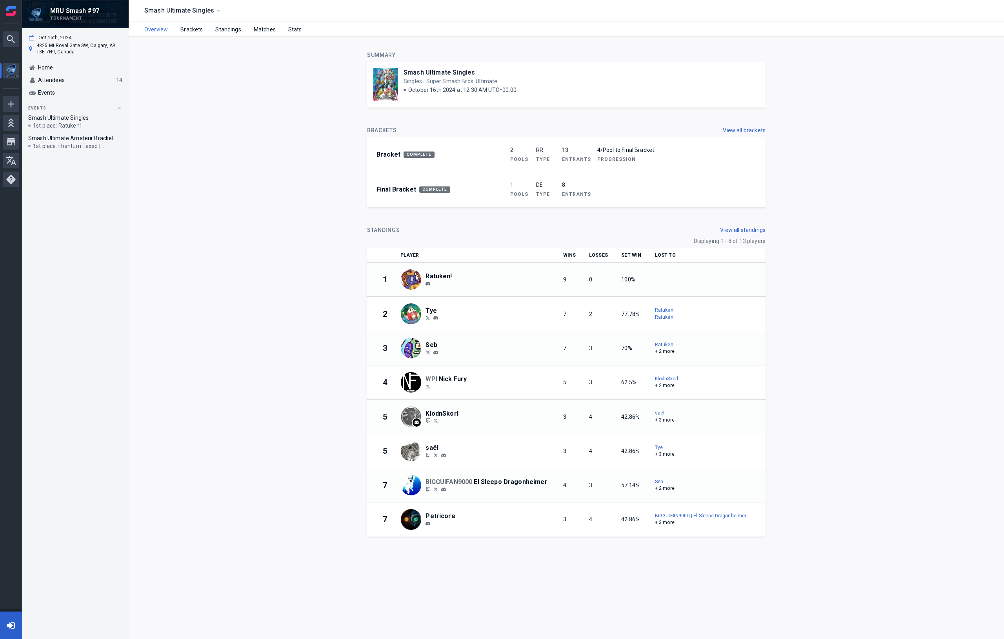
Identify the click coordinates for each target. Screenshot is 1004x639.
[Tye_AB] (428, 318)
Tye (659, 447)
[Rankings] (11, 123)
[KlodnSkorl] (435, 421)
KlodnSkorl (666, 379)
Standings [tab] (228, 29)
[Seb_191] (428, 352)
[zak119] (428, 523)
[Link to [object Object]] (413, 279)
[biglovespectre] (428, 455)
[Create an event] (11, 104)
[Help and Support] (11, 179)
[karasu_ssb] (443, 489)
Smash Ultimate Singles (439, 72)
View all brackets (744, 130)
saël (660, 413)
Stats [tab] (295, 29)
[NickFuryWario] (428, 386)
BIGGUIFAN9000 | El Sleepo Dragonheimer (701, 516)
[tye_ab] (435, 318)
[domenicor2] (428, 421)
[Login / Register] (11, 625)
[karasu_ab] (428, 489)
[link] (428, 283)
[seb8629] (435, 352)
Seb (659, 481)
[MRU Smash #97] (11, 71)
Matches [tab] (265, 29)
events (37, 108)
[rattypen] (428, 284)
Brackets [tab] (191, 29)
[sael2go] (435, 455)
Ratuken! (665, 310)
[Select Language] (11, 160)
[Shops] (11, 142)
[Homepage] (11, 11)
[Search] (11, 39)
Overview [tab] (156, 29)
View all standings (743, 230)
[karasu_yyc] (435, 489)
